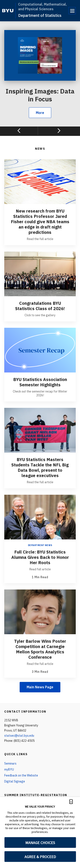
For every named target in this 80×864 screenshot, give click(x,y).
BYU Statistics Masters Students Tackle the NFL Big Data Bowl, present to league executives (40, 467)
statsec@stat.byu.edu (19, 735)
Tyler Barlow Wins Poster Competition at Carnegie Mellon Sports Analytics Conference (40, 649)
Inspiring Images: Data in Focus (40, 95)
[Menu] (72, 10)
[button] (71, 801)
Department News (40, 545)
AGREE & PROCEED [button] (40, 856)
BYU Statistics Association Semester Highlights (40, 382)
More (40, 113)
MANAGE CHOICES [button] (40, 842)
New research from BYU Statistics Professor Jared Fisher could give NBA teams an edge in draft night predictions (40, 221)
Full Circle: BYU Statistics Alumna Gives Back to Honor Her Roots (40, 557)
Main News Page (40, 687)
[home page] (8, 11)
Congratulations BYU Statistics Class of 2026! (40, 305)
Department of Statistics (39, 15)
